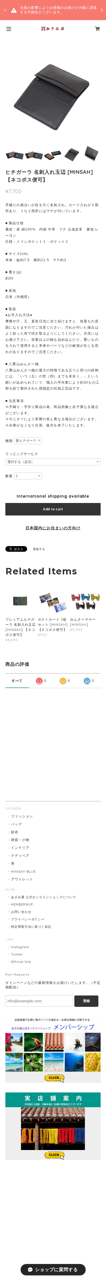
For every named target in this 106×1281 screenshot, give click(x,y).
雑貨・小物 (20, 840)
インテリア (20, 847)
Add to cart (53, 509)
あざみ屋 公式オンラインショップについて (43, 897)
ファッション (22, 816)
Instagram (20, 947)
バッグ (16, 824)
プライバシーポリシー (28, 919)
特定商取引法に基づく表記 (31, 927)
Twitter (17, 954)
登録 (86, 1001)
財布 (14, 832)
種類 (9, 441)
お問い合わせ (21, 912)
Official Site (21, 962)
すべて (17, 681)
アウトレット (22, 879)
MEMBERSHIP (22, 904)
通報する (39, 549)
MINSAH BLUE (23, 871)
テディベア (20, 855)
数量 (9, 476)
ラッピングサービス (21, 454)
